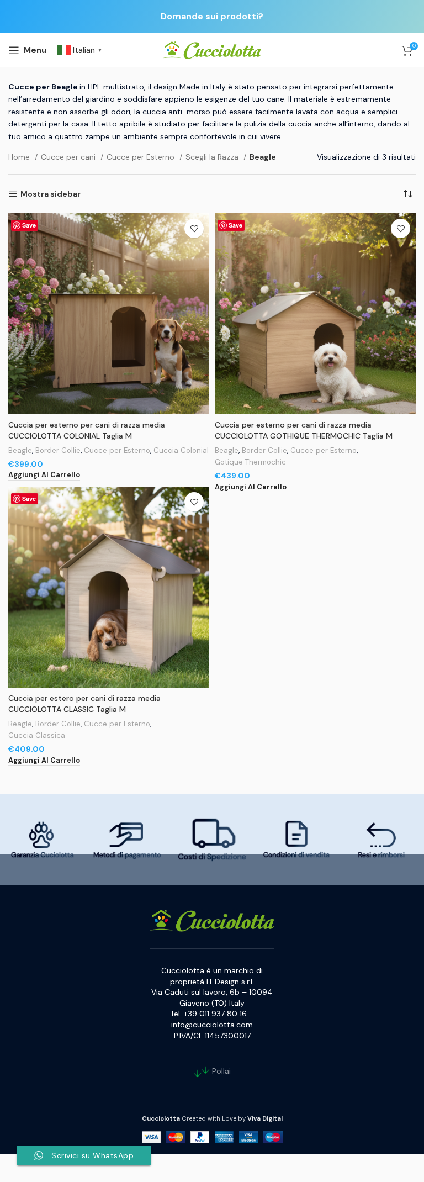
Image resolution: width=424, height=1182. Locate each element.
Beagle (20, 450)
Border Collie (58, 450)
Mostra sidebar (50, 194)
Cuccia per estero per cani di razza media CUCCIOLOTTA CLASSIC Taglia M (84, 703)
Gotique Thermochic (250, 462)
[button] (44, 475)
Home (20, 157)
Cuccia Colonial (181, 450)
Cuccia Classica (36, 735)
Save (29, 225)
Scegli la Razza (213, 157)
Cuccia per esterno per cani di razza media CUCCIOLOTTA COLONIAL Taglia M (86, 430)
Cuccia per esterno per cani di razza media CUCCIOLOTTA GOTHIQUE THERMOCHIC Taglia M (304, 430)
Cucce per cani (69, 157)
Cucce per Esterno (142, 157)
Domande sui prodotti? (212, 16)
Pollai (220, 1070)
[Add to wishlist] (194, 228)
